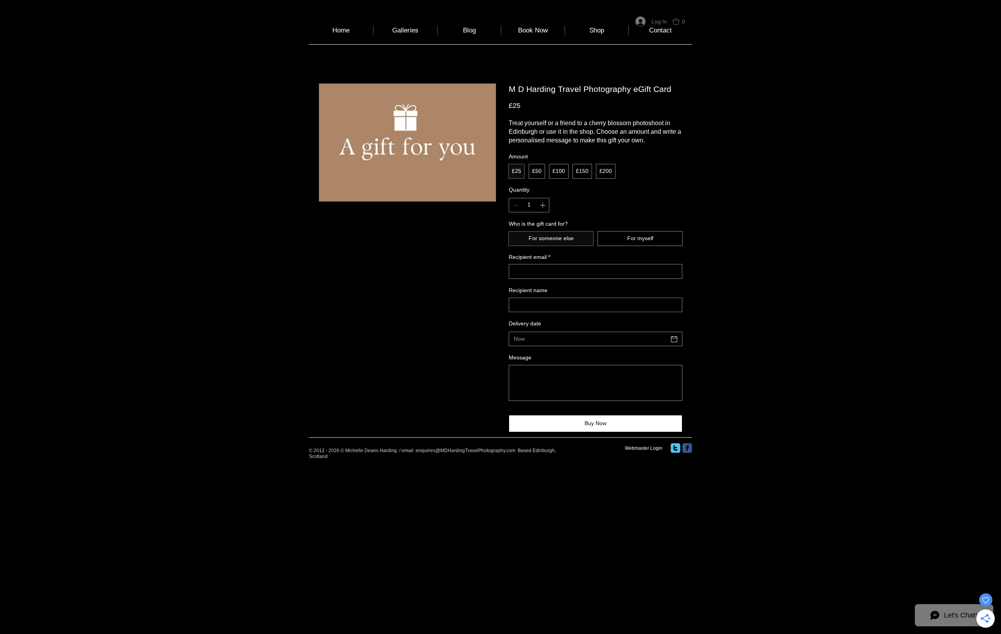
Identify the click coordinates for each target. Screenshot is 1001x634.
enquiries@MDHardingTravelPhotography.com (465, 450)
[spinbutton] (529, 205)
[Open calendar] (674, 339)
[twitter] (675, 448)
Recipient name (528, 290)
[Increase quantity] (543, 205)
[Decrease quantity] (515, 205)
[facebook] (687, 448)
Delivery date (525, 323)
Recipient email (529, 257)
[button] (682, 21)
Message (520, 357)
